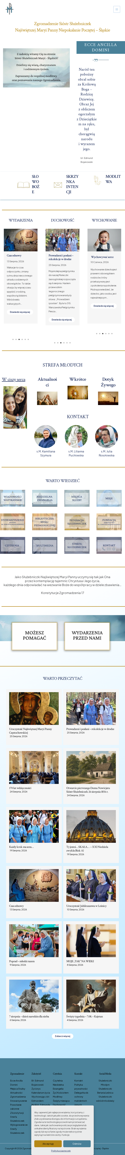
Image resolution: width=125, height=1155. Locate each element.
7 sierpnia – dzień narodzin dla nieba (29, 1016)
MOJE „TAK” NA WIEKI (80, 961)
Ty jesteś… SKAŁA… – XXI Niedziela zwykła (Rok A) (87, 849)
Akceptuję (48, 1143)
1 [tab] (12, 339)
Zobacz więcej (62, 1036)
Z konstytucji (17, 1112)
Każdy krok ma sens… (61, 255)
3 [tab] (19, 339)
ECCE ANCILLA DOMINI (100, 47)
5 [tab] (25, 339)
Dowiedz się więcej (20, 323)
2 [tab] (16, 339)
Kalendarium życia (41, 1092)
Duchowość (59, 1104)
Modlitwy (57, 1096)
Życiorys (36, 1088)
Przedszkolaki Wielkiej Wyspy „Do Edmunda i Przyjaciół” (104, 260)
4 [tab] (22, 339)
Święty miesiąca (61, 1100)
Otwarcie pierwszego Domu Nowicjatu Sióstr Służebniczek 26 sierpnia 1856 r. (88, 790)
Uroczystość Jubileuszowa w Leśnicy (20, 257)
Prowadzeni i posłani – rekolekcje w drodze (90, 729)
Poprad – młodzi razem (21, 961)
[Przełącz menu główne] (116, 9)
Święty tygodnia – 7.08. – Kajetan (84, 1016)
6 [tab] (28, 339)
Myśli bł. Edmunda (41, 1104)
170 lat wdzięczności (20, 788)
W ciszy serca (13, 379)
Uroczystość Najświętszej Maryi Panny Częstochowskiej (30, 731)
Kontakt (78, 1080)
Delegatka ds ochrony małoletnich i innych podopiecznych (82, 1100)
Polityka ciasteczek (61, 1150)
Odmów (77, 1143)
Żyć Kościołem (61, 1092)
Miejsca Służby (17, 1088)
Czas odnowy (16, 906)
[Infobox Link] (29, 185)
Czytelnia (58, 1080)
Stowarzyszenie (18, 1100)
